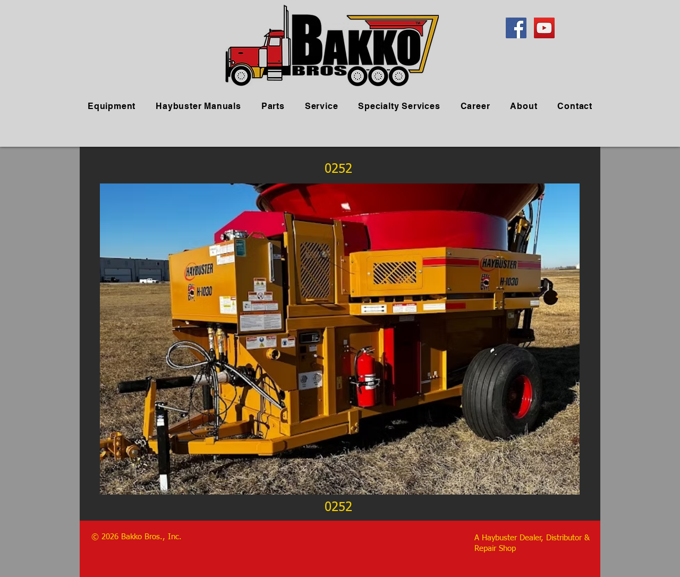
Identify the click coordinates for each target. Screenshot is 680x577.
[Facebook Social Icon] (516, 28)
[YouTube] (544, 28)
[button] (340, 339)
